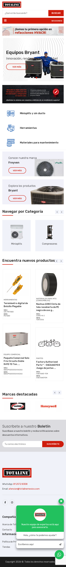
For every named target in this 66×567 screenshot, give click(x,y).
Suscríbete (53, 444)
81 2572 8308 (20, 484)
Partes (39, 358)
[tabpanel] (33, 59)
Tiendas (6, 547)
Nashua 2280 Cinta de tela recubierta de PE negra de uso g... (48, 307)
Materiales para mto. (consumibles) (46, 300)
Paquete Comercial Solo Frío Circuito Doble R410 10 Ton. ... (16, 361)
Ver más (16, 67)
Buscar (56, 13)
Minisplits (16, 243)
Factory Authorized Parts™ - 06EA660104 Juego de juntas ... (48, 365)
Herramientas (10, 300)
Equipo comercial (12, 354)
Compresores (49, 243)
